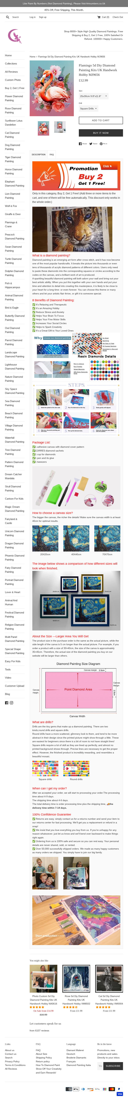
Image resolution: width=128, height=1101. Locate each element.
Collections (11, 63)
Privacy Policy (12, 1061)
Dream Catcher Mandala (13, 476)
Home (8, 55)
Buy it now (101, 133)
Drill (80, 103)
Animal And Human (11, 602)
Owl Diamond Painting (12, 330)
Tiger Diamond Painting (13, 159)
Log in (33, 17)
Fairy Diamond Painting (13, 569)
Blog (7, 694)
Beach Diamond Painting (13, 415)
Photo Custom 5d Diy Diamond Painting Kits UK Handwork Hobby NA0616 (43, 1000)
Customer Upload (14, 685)
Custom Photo (13, 79)
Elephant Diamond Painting (14, 183)
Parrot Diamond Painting (13, 342)
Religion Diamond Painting (14, 626)
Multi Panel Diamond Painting (14, 638)
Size (80, 91)
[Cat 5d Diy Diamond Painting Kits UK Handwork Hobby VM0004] (109, 979)
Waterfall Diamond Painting (14, 439)
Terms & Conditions (15, 1065)
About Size (41, 1054)
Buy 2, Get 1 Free (14, 88)
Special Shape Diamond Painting (14, 651)
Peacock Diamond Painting (14, 236)
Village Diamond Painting (14, 427)
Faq (52, 154)
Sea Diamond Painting (12, 403)
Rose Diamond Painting (13, 110)
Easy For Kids (12, 661)
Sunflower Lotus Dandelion (13, 122)
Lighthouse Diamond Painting (14, 366)
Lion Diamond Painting (12, 195)
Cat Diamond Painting (12, 134)
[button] (37, 1007)
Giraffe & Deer (13, 214)
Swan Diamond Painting (13, 248)
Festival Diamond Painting (14, 614)
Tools (8, 669)
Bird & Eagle (11, 307)
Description (39, 154)
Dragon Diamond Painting (14, 545)
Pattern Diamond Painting (14, 464)
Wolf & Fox (11, 206)
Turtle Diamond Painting (13, 260)
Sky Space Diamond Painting (14, 391)
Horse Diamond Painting (13, 171)
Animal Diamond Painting (14, 297)
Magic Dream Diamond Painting (14, 508)
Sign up (42, 17)
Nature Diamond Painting (14, 378)
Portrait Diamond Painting (14, 582)
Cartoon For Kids (14, 498)
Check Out (118, 17)
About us (9, 1050)
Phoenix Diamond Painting (14, 557)
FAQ (38, 1050)
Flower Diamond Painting (14, 98)
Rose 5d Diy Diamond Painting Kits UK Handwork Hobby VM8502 (76, 1000)
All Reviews (11, 71)
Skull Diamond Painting (13, 488)
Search (8, 1057)
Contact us (10, 1054)
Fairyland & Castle (11, 521)
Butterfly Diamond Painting (14, 317)
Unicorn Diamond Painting (14, 533)
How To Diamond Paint (48, 1065)
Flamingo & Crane (11, 224)
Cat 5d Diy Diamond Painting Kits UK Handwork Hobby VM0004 (109, 1000)
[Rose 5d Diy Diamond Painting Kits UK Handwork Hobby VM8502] (76, 979)
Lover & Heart (12, 592)
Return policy (43, 1061)
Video (8, 677)
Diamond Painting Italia (78, 1065)
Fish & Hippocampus (12, 285)
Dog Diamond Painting (12, 147)
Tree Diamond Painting (12, 451)
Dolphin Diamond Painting (14, 273)
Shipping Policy (44, 1057)
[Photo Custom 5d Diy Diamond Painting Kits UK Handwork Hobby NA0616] (44, 979)
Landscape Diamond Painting (14, 354)
